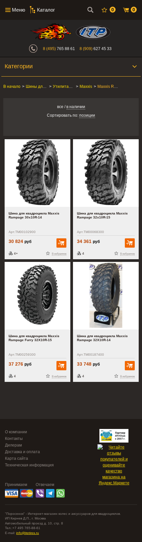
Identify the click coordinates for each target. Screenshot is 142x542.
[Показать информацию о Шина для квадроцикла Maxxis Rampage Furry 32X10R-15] (37, 296)
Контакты (14, 438)
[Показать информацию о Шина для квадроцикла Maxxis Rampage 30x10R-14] (37, 173)
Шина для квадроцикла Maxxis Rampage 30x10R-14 (34, 215)
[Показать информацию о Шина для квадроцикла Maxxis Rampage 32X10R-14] (106, 296)
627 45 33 (96, 48)
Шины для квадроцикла (48, 86)
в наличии (75, 106)
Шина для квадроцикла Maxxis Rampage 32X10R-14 (102, 338)
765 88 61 (59, 48)
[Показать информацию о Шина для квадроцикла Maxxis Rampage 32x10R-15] (106, 173)
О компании (16, 432)
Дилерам (13, 445)
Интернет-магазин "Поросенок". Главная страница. (51, 31)
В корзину (61, 243)
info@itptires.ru (27, 533)
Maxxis (86, 86)
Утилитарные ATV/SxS (74, 86)
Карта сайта (16, 458)
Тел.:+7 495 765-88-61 (22, 528)
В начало (11, 86)
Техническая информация (29, 465)
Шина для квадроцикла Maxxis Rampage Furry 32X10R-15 (34, 338)
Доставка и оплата (22, 452)
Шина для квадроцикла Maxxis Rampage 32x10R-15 (102, 215)
